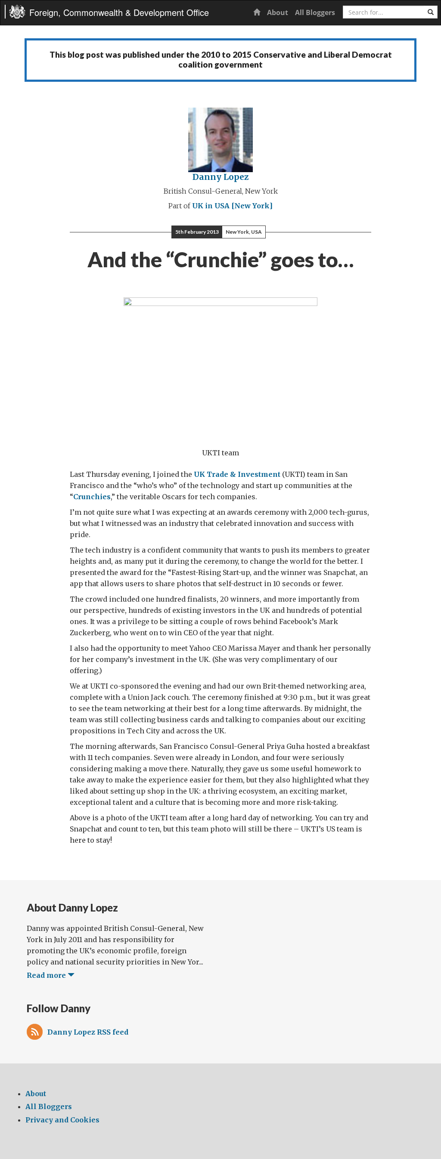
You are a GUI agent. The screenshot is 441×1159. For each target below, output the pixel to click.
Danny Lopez (221, 177)
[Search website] (431, 12)
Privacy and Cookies (62, 1120)
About (277, 12)
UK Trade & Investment (237, 474)
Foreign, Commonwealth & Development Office (119, 12)
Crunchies (92, 496)
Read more (47, 975)
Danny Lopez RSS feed (87, 1032)
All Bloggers (315, 12)
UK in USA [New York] (232, 205)
